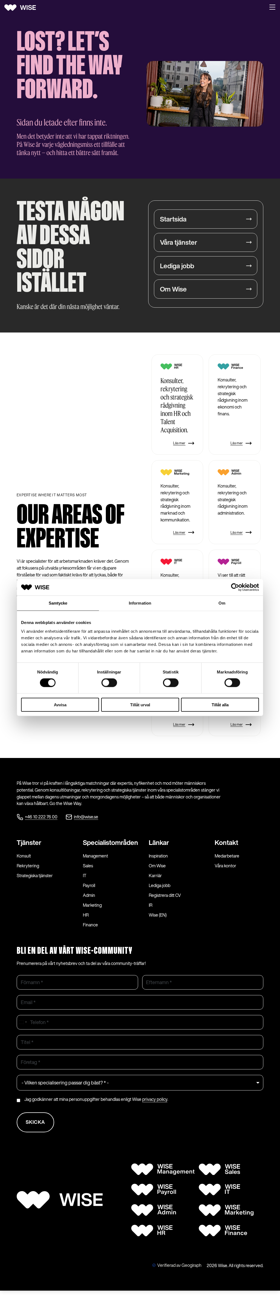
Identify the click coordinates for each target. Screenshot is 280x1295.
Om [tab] (221, 603)
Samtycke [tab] (58, 603)
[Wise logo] (22, 7)
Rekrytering (28, 865)
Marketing (92, 905)
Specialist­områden (110, 842)
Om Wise (173, 289)
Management (95, 856)
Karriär (155, 875)
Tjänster (29, 842)
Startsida (173, 219)
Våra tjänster (178, 242)
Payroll (89, 885)
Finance (90, 924)
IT (84, 875)
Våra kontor (225, 865)
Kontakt (226, 842)
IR (150, 905)
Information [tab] (140, 603)
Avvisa (60, 704)
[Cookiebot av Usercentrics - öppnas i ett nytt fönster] (235, 587)
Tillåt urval (140, 704)
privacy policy (154, 1099)
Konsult (24, 856)
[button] (272, 7)
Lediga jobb (177, 265)
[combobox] (22, 1022)
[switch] (109, 682)
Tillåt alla (220, 704)
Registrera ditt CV (165, 895)
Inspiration (158, 856)
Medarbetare (227, 856)
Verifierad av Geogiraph (179, 1265)
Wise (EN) (158, 915)
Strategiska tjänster (35, 875)
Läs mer (179, 443)
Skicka (35, 1121)
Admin (89, 895)
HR (86, 915)
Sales (88, 865)
